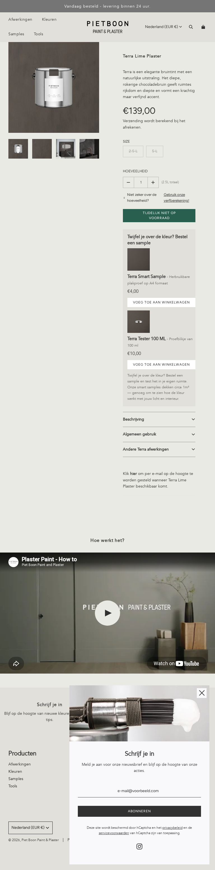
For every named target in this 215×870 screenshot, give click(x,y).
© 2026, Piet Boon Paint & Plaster (33, 840)
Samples (15, 778)
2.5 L (133, 151)
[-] (128, 182)
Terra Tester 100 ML (147, 339)
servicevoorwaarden (114, 833)
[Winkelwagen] (204, 27)
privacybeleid (172, 828)
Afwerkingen (19, 764)
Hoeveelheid (135, 171)
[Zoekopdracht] (191, 27)
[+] (153, 182)
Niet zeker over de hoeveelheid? (158, 197)
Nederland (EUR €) (161, 26)
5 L (154, 151)
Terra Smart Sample (147, 276)
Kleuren (49, 19)
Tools (38, 34)
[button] (159, 419)
